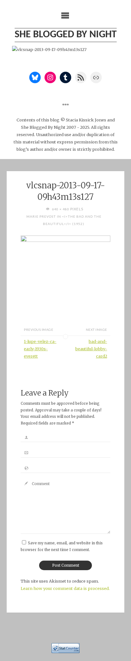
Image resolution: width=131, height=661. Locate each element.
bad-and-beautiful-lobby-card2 (91, 349)
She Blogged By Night (66, 35)
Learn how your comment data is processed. (65, 588)
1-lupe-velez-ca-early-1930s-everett (40, 349)
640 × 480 (61, 209)
